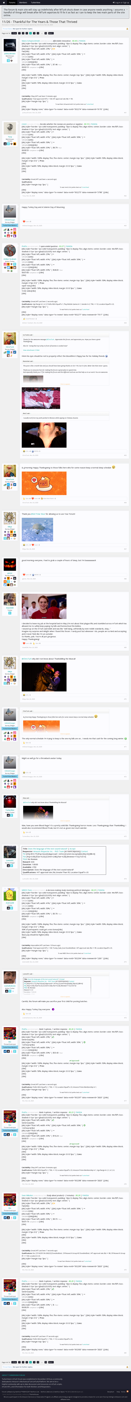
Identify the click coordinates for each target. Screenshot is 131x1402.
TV (24, 854)
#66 (125, 503)
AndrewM (10, 903)
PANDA (82, 40)
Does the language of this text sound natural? (47, 848)
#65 (125, 455)
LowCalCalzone (9, 986)
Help (118, 1392)
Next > (51, 33)
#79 (125, 1270)
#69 (125, 647)
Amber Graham (10, 259)
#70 (125, 699)
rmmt (24, 124)
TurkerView (89, 104)
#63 (125, 226)
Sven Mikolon (27, 1195)
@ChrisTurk (50, 339)
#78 (125, 1184)
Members (23, 2)
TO (24, 856)
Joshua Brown (9, 54)
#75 (125, 962)
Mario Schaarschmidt (31, 40)
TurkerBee (10, 810)
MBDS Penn (27, 890)
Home (4, 2)
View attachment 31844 (31, 350)
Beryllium (110, 1392)
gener (9, 573)
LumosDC (10, 860)
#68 (125, 579)
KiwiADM (10, 608)
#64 (125, 323)
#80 (125, 1353)
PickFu (24, 246)
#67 (125, 549)
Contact (84, 851)
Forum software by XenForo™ (20, 1392)
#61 (125, 113)
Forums (12, 2)
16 (46, 33)
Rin (10, 1042)
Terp (10, 137)
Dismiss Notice (127, 9)
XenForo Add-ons (46, 1392)
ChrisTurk (40, 25)
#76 (125, 1018)
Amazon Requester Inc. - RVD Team (48, 851)
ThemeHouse (34, 1394)
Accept (72, 848)
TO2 (25, 859)
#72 (125, 777)
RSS (127, 1391)
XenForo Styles (59, 1392)
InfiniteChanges (10, 220)
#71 (125, 747)
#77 (125, 1101)
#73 (125, 836)
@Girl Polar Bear (38, 514)
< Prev (14, 33)
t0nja (10, 527)
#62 (125, 196)
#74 (125, 879)
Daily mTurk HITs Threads (20, 25)
